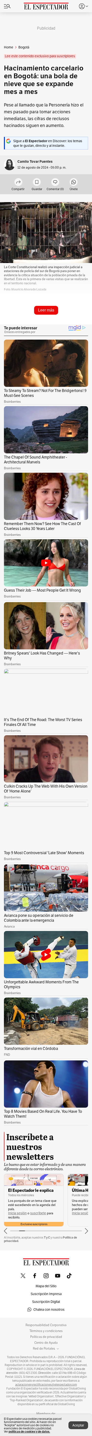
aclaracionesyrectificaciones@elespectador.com (46, 1384)
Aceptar (78, 1425)
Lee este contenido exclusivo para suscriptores (40, 56)
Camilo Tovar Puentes (35, 162)
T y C (47, 1237)
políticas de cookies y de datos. (29, 1431)
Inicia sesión (17, 1213)
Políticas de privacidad (46, 1337)
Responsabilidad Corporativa (46, 1325)
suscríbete (38, 1213)
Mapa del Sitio (46, 1286)
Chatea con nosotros (49, 1309)
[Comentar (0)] (55, 182)
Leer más (46, 310)
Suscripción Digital (46, 1301)
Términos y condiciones (46, 1331)
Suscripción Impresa (46, 1294)
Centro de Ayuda (46, 1342)
